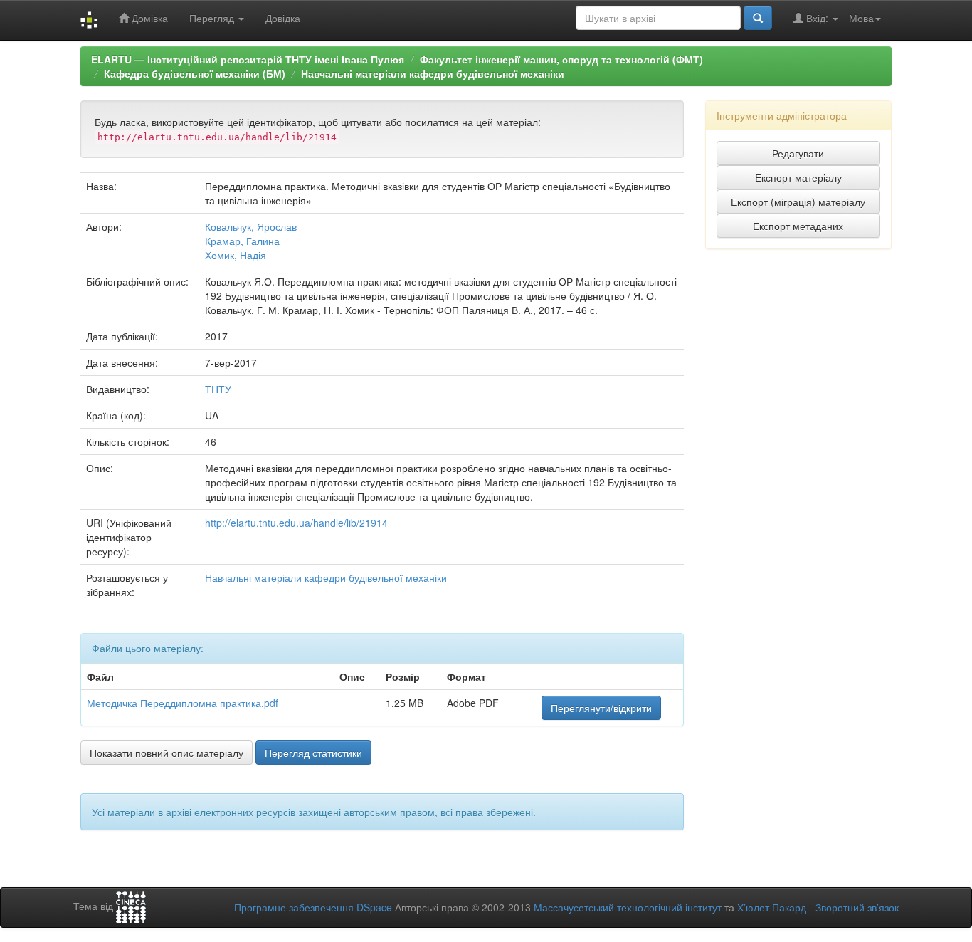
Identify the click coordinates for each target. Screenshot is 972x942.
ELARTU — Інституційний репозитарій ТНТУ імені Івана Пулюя (247, 59)
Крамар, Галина (242, 241)
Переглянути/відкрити (601, 708)
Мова (861, 18)
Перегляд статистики (313, 752)
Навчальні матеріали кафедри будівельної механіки (432, 73)
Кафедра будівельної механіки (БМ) (194, 73)
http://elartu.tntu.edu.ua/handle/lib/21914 (296, 523)
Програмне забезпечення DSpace (313, 907)
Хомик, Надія (235, 255)
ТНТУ (218, 389)
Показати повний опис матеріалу (166, 752)
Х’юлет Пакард (771, 907)
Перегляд (213, 18)
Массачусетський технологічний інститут (628, 907)
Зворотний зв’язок (857, 907)
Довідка (282, 18)
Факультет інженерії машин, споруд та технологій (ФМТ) (561, 59)
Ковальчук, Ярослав (251, 226)
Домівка (148, 18)
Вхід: (817, 18)
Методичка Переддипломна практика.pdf (182, 703)
